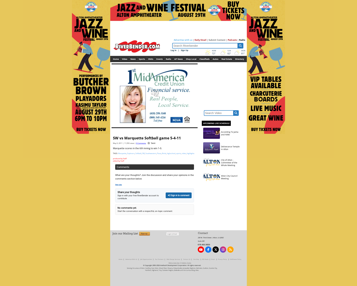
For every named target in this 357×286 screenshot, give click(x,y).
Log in (173, 50)
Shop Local (191, 59)
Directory (239, 59)
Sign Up (184, 50)
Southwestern (150, 153)
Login (169, 234)
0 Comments (141, 143)
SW (143, 153)
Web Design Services (173, 259)
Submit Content (217, 39)
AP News (178, 59)
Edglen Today (186, 263)
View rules (118, 185)
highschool (171, 153)
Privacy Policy (222, 259)
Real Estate (226, 59)
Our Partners (159, 259)
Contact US (186, 259)
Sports (142, 59)
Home (116, 59)
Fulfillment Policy (235, 259)
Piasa (159, 153)
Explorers (131, 153)
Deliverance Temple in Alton (230, 148)
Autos (215, 59)
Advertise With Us (131, 259)
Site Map (196, 259)
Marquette (122, 153)
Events (159, 59)
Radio (242, 39)
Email (175, 234)
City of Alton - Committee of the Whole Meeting (229, 163)
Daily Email (200, 39)
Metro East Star (174, 263)
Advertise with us (183, 39)
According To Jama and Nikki (229, 133)
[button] (183, 125)
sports (178, 153)
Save (152, 143)
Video (124, 59)
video (184, 153)
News (133, 59)
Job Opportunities (146, 259)
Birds (164, 153)
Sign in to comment (179, 195)
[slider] (154, 121)
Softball (138, 153)
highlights (190, 153)
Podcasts (232, 39)
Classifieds (204, 59)
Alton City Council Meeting (229, 177)
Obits (150, 59)
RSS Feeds (205, 259)
